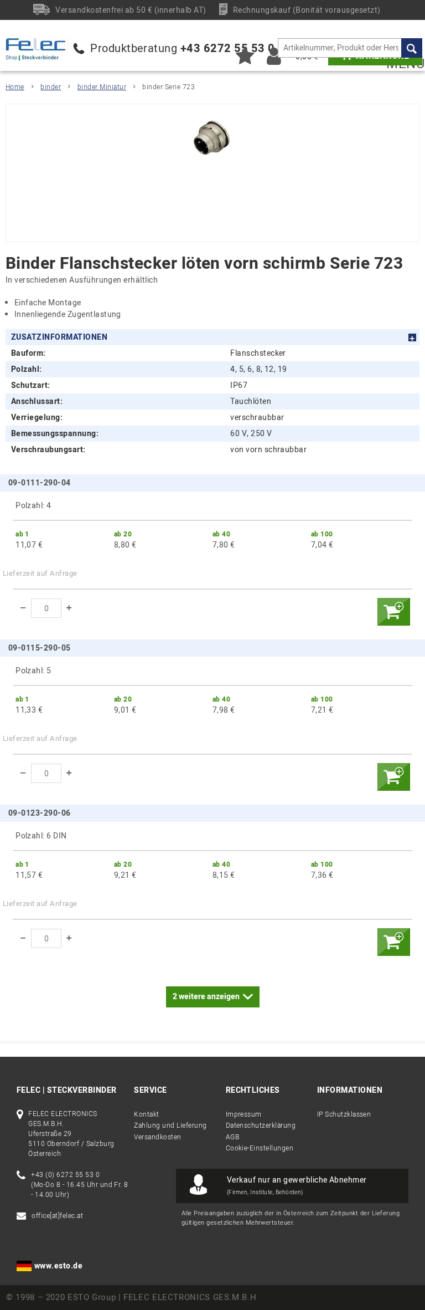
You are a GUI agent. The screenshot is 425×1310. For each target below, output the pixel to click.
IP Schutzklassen (344, 1114)
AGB (232, 1137)
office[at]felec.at (57, 1216)
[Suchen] (411, 48)
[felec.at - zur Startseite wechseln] (43, 49)
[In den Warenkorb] (393, 612)
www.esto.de (58, 1266)
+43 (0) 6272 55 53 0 (65, 1175)
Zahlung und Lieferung (170, 1125)
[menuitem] (350, 48)
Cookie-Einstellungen (260, 1148)
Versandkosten (157, 1137)
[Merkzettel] (245, 55)
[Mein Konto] (274, 55)
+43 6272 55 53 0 (227, 48)
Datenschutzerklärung (261, 1125)
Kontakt (146, 1114)
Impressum (244, 1114)
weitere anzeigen (206, 996)
